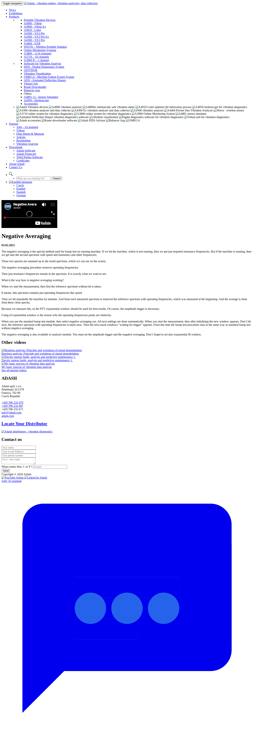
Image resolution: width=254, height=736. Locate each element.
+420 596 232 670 (12, 402)
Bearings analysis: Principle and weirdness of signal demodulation (40, 353)
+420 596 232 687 (12, 405)
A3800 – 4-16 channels (37, 53)
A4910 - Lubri (32, 30)
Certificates (23, 160)
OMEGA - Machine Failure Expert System (49, 76)
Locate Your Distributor (24, 423)
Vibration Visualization (37, 73)
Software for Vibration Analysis (42, 63)
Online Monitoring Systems (40, 50)
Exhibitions (15, 13)
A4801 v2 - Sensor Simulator (41, 97)
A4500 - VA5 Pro (34, 40)
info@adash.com (11, 412)
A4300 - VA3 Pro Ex (36, 36)
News (12, 10)
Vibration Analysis (27, 143)
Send (6, 470)
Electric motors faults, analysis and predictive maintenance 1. (37, 360)
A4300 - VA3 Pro (34, 33)
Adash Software (25, 150)
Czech (20, 185)
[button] (11, 174)
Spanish (21, 192)
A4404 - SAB (32, 43)
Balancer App (32, 90)
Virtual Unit (31, 83)
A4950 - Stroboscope (36, 100)
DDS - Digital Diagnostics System (44, 66)
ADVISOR (30, 70)
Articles (20, 137)
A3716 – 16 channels (36, 56)
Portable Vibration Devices (39, 20)
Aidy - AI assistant (27, 127)
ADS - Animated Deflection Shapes (45, 80)
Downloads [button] (15, 147)
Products (14, 16)
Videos (20, 130)
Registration (23, 140)
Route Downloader (35, 87)
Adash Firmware (26, 153)
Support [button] (13, 123)
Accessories (31, 103)
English (20, 188)
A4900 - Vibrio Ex (35, 26)
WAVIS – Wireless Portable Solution (45, 46)
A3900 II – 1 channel (36, 60)
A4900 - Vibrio (33, 23)
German (21, 195)
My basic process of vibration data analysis (26, 367)
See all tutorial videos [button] (14, 370)
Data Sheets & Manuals (30, 133)
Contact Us (15, 167)
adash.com (7, 415)
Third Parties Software (29, 157)
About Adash (17, 163)
